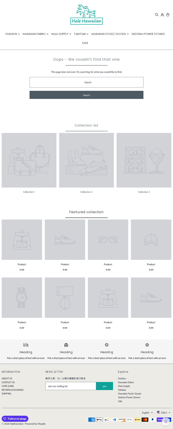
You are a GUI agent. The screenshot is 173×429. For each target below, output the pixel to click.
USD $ (164, 412)
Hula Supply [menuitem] (59, 34)
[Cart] (167, 14)
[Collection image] (29, 160)
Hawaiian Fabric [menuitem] (34, 34)
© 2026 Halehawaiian (12, 423)
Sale (120, 401)
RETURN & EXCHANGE (12, 389)
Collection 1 (29, 191)
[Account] (162, 14)
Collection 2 (86, 191)
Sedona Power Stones (129, 397)
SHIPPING (6, 393)
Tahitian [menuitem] (80, 34)
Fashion (122, 378)
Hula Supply (124, 386)
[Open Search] (156, 14)
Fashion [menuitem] (11, 34)
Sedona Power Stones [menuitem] (148, 34)
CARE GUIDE (8, 386)
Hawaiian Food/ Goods (129, 393)
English (145, 412)
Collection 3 (144, 191)
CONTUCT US (8, 382)
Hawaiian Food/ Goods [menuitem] (108, 34)
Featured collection (86, 212)
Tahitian (122, 389)
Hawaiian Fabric (126, 382)
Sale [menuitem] (85, 43)
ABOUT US (7, 378)
